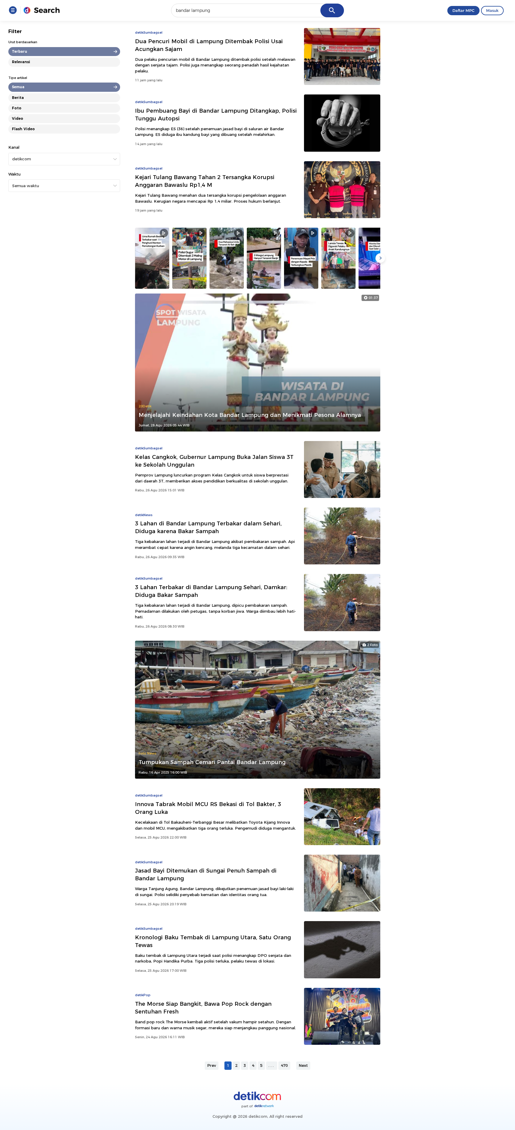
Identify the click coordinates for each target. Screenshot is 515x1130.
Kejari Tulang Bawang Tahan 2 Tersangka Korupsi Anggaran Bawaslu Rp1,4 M (204, 181)
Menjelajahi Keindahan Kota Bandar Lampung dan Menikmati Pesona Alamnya (250, 415)
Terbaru (19, 51)
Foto (16, 108)
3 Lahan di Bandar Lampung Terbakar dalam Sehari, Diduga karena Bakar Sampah (208, 527)
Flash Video (23, 129)
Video (17, 118)
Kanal (13, 147)
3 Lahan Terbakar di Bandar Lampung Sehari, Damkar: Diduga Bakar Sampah (211, 591)
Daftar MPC (463, 10)
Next (303, 1065)
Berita (18, 97)
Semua (18, 87)
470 (284, 1065)
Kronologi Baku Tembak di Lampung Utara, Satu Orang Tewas (213, 941)
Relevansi (21, 62)
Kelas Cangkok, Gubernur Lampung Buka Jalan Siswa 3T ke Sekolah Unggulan (214, 461)
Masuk (492, 10)
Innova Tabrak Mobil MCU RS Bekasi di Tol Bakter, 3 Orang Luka (208, 808)
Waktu (14, 174)
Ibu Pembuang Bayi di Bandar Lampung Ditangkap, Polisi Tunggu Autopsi (216, 114)
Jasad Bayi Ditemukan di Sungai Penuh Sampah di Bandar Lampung (206, 874)
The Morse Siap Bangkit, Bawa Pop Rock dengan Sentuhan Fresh (203, 1007)
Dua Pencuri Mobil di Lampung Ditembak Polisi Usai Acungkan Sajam (209, 45)
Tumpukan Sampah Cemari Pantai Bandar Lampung (212, 762)
